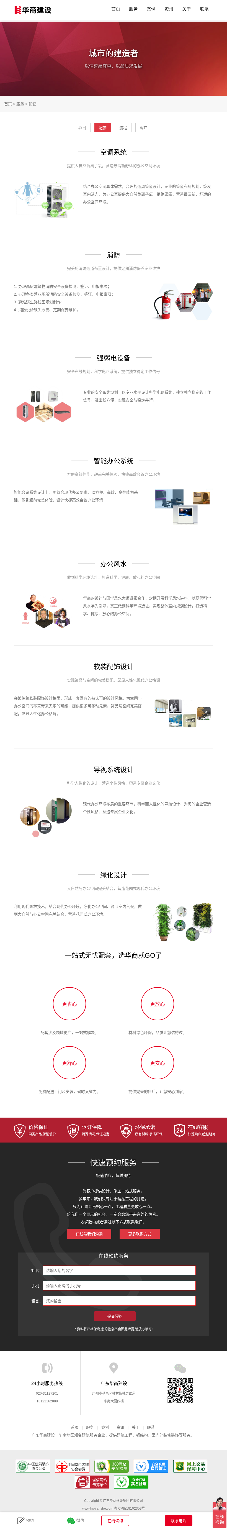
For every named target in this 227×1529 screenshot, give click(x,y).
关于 (186, 9)
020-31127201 (47, 1393)
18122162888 (47, 1401)
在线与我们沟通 (89, 1234)
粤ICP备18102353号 (129, 1508)
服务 (133, 9)
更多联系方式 (139, 1234)
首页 (115, 9)
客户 (144, 128)
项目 (82, 128)
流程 (123, 128)
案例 (151, 9)
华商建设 (34, 10)
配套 (32, 104)
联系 (204, 9)
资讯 (168, 9)
